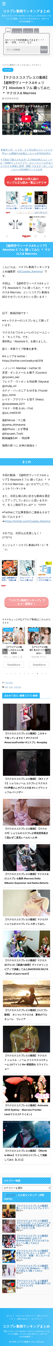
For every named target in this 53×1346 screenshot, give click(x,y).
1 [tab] (6, 673)
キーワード (28, 31)
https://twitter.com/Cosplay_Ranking (27, 521)
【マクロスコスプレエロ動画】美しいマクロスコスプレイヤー (32, 1207)
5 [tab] (24, 673)
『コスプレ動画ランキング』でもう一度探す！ (26, 602)
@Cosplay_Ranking (30, 271)
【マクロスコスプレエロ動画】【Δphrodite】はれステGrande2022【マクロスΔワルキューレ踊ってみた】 (32, 1239)
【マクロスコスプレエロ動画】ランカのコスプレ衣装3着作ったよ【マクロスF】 (33, 1283)
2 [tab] (11, 673)
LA (6, 687)
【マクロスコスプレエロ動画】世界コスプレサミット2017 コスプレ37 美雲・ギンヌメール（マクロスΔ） (33, 1254)
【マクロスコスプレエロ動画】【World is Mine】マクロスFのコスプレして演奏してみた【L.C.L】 (25, 1155)
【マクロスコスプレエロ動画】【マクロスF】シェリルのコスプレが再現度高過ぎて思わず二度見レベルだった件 (26, 833)
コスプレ (17, 687)
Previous (5, 651)
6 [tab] (28, 673)
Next (48, 651)
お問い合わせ (22, 1319)
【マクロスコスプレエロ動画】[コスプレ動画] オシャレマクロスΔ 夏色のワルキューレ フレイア (26, 1015)
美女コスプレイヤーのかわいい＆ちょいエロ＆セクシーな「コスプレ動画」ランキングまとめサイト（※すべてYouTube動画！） (26, 1334)
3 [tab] (15, 673)
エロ (11, 687)
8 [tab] (37, 673)
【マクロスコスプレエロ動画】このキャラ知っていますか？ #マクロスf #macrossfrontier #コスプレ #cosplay (25, 738)
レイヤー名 (17, 31)
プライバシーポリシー (24, 1316)
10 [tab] (46, 673)
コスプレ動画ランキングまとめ (26, 11)
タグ (36, 31)
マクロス (9, 682)
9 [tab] (41, 673)
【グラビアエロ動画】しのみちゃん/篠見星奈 (14, 650)
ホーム (9, 1316)
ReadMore (13, 664)
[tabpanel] (13, 649)
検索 (8, 31)
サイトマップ (36, 1319)
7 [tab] (33, 673)
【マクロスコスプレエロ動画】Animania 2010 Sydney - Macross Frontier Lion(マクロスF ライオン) (26, 1110)
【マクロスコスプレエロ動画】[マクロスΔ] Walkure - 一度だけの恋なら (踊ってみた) (32, 1268)
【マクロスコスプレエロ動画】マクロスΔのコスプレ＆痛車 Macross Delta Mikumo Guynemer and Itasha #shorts (26, 878)
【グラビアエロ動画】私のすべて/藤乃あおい (39, 650)
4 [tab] (19, 673)
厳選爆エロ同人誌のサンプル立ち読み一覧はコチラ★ (27, 180)
